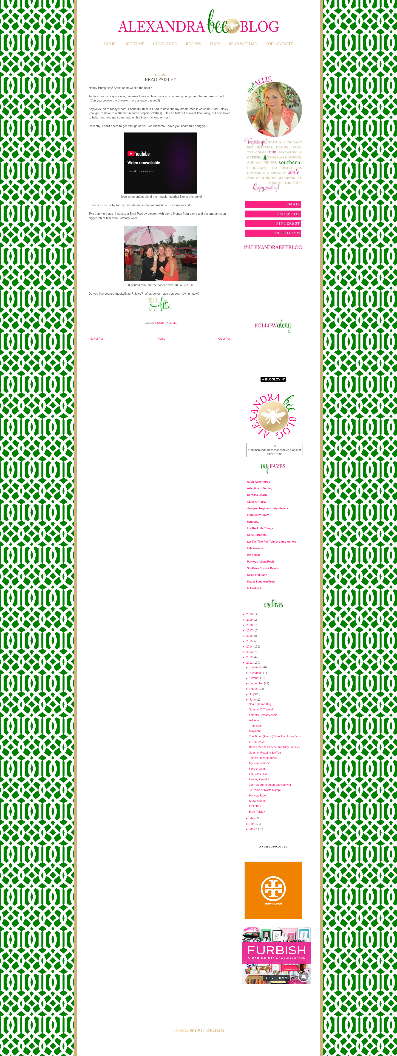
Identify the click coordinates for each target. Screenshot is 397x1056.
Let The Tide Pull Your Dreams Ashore (272, 541)
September (257, 683)
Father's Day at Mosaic (263, 715)
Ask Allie (254, 720)
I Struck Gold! (257, 768)
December (256, 667)
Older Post (224, 338)
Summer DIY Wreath (262, 709)
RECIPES (193, 44)
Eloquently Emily (258, 515)
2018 (249, 625)
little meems (255, 548)
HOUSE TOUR (165, 44)
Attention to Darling (259, 488)
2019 (249, 619)
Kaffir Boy (255, 806)
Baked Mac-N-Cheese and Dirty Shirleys (274, 747)
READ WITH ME (243, 44)
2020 (249, 614)
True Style (255, 725)
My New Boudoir (259, 763)
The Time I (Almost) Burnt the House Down (275, 736)
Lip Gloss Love (258, 774)
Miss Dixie (254, 555)
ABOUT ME (134, 44)
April (253, 823)
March (254, 829)
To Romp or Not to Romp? (265, 790)
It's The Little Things (260, 528)
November (256, 672)
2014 (249, 646)
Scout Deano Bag (260, 704)
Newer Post (97, 338)
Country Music (166, 322)
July (252, 694)
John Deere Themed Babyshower (270, 784)
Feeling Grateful (259, 779)
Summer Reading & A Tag (265, 752)
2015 (249, 641)
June (253, 699)
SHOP (215, 44)
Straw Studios (257, 801)
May (252, 818)
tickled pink (254, 588)
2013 (249, 651)
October (255, 678)
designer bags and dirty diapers (267, 508)
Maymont (255, 731)
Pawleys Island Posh (260, 561)
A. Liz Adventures (258, 481)
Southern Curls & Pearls (263, 568)
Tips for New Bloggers (263, 758)
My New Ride (257, 795)
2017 (249, 630)
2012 (249, 657)
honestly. (253, 521)
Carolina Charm (257, 495)
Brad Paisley (257, 811)
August (254, 688)
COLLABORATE (279, 44)
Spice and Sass (257, 575)
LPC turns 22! (257, 741)
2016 (249, 635)
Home (109, 44)
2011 (249, 662)
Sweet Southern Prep (261, 581)
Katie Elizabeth (257, 535)
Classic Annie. (256, 501)
